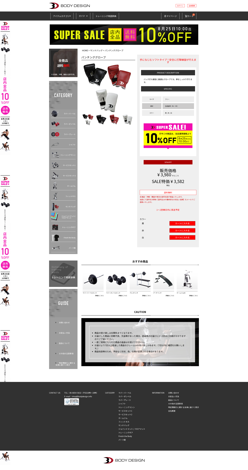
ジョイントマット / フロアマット (131, 429)
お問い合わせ (64, 322)
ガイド (82, 16)
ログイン (180, 5)
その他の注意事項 (66, 353)
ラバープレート (70, 134)
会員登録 (192, 5)
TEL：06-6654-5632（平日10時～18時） (81, 392)
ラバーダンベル (70, 124)
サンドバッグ (70, 206)
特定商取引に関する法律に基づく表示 (65, 364)
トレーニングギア (69, 227)
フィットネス (70, 196)
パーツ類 (72, 248)
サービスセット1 (69, 165)
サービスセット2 (69, 175)
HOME (85, 50)
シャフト (72, 144)
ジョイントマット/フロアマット (68, 217)
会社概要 (171, 411)
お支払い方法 (64, 333)
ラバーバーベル (70, 113)
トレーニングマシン (68, 155)
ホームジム (71, 186)
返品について (64, 343)
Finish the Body (70, 237)
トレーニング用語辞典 (106, 16)
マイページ (171, 16)
